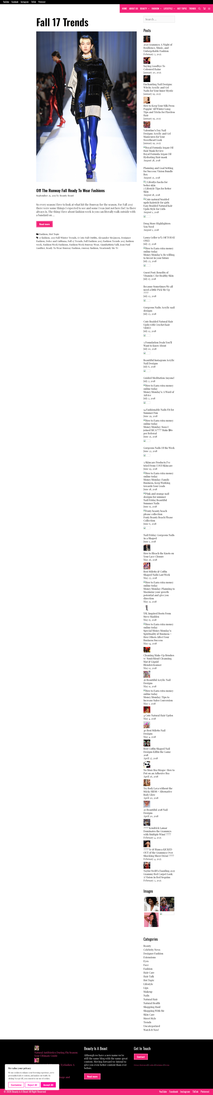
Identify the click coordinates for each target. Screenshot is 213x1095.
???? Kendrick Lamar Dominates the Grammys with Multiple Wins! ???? (157, 831)
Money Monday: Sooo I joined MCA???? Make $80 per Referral (158, 430)
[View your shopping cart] (204, 8)
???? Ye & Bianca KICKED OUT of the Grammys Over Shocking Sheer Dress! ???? (158, 852)
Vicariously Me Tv (108, 248)
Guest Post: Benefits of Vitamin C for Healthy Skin (158, 274)
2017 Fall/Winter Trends (63, 237)
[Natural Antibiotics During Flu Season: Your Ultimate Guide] (36, 1048)
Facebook (14, 1)
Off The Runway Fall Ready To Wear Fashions (70, 190)
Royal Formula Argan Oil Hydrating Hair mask (157, 155)
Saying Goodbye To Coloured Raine (154, 67)
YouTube (6, 1)
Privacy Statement (140, 1065)
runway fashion (89, 248)
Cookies (151, 1065)
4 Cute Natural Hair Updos (158, 715)
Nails (146, 995)
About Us (133, 8)
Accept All (48, 1085)
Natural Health (151, 1003)
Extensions (149, 957)
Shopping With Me (153, 1010)
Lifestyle (168, 8)
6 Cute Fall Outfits (87, 237)
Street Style (149, 1018)
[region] (32, 1077)
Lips (145, 987)
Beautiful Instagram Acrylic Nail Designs (158, 361)
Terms (167, 1065)
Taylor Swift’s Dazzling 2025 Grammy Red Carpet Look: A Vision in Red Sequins (159, 874)
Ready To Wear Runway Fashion (63, 248)
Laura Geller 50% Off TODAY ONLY (159, 239)
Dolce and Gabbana (56, 241)
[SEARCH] (199, 8)
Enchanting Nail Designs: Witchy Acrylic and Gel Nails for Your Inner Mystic (158, 87)
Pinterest (41, 1)
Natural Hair (150, 999)
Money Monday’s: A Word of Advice (158, 393)
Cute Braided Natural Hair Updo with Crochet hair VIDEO (158, 324)
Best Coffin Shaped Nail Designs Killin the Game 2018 (157, 752)
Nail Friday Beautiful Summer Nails (155, 501)
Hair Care (148, 972)
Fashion (155, 8)
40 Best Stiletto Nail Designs (154, 732)
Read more (46, 224)
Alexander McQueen (109, 237)
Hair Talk (148, 976)
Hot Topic (182, 8)
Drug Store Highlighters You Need (156, 225)
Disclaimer (159, 1065)
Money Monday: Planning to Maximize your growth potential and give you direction (159, 593)
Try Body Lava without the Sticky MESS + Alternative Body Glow (157, 791)
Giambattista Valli (109, 244)
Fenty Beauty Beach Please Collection (158, 519)
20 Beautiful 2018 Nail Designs (155, 811)
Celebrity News (151, 949)
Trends (192, 8)
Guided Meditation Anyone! (158, 377)
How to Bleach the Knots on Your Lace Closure (158, 555)
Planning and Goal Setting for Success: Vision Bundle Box (158, 171)
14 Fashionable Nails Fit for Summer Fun (158, 411)
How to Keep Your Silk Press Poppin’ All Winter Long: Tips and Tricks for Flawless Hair (159, 110)
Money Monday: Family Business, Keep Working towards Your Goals (156, 483)
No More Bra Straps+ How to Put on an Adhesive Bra (159, 771)
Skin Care (148, 1014)
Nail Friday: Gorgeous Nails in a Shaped (158, 536)
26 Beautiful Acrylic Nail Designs (157, 681)
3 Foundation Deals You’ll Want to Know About (157, 344)
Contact (141, 1056)
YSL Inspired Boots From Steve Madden (157, 615)
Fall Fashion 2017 (93, 241)
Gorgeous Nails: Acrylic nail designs (159, 309)
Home (124, 8)
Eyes (146, 961)
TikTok (33, 1)
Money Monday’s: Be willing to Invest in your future (159, 256)
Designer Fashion (153, 953)
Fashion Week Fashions (55, 244)
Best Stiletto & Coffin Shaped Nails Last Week (156, 573)
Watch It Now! (151, 1029)
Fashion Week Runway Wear (84, 244)
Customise (16, 1085)
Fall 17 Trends (75, 241)
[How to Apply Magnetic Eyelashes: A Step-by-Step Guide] (36, 1060)
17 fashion (44, 237)
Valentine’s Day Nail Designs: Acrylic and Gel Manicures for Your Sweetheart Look (157, 135)
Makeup (147, 991)
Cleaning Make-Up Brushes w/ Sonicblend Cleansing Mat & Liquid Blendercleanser (158, 660)
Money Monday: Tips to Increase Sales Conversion (158, 698)
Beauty (143, 8)
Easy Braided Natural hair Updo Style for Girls (157, 207)
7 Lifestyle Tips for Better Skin (157, 190)
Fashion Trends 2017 (114, 241)
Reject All (32, 1085)
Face (146, 965)
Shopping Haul (151, 1007)
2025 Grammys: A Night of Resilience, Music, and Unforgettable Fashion (157, 48)
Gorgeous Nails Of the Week (159, 447)
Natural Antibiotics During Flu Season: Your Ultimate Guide (56, 1054)
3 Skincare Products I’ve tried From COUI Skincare (158, 464)
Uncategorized (151, 1026)
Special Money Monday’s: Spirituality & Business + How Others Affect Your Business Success (157, 635)
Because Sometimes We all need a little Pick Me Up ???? (158, 290)
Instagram (25, 1)
